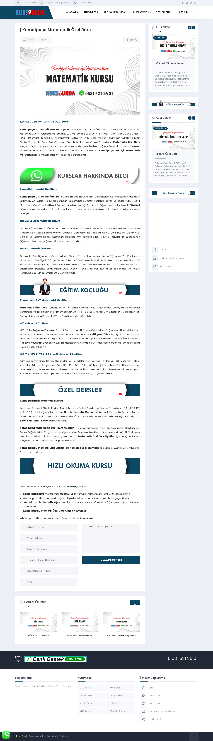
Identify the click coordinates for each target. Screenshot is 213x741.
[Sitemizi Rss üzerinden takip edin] (195, 3)
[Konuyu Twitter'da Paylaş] (131, 39)
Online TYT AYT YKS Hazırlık (172, 63)
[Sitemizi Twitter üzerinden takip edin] (187, 3)
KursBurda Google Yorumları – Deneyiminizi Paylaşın (43, 736)
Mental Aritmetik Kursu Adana (110, 637)
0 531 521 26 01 (86, 3)
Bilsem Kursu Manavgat (27, 636)
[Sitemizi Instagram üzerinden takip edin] (191, 3)
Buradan (66, 518)
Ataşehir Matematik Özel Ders (69, 636)
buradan (67, 487)
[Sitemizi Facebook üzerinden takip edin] (183, 3)
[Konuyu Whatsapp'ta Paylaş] (135, 39)
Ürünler (30, 40)
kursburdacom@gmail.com (58, 3)
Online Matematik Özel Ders (173, 154)
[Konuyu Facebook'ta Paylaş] (127, 39)
